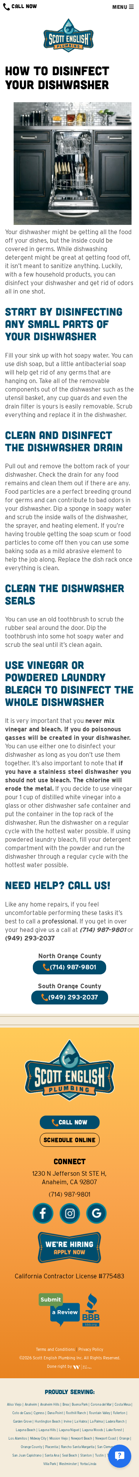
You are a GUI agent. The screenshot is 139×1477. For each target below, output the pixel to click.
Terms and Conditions (55, 1349)
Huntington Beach (48, 1421)
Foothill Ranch (76, 1413)
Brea (66, 1404)
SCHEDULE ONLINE (69, 1139)
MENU (120, 6)
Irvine (67, 1421)
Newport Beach (81, 1438)
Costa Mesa (123, 1404)
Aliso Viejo (14, 1404)
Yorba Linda (88, 1464)
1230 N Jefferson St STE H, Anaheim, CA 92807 (69, 1178)
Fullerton (119, 1413)
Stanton (86, 1455)
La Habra (81, 1421)
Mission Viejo (58, 1438)
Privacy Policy (90, 1349)
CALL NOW (23, 6)
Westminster (68, 1464)
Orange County (31, 1447)
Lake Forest (114, 1430)
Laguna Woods (92, 1430)
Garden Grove (22, 1421)
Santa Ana (52, 1455)
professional (59, 921)
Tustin (99, 1455)
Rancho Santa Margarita (77, 1447)
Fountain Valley (99, 1413)
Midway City (38, 1438)
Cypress (39, 1413)
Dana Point (55, 1413)
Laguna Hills (47, 1430)
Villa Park (49, 1464)
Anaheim (31, 1404)
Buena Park (80, 1404)
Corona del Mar (101, 1404)
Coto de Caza (21, 1413)
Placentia (51, 1447)
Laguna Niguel (69, 1430)
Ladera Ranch (115, 1421)
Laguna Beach (26, 1430)
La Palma (96, 1421)
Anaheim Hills (49, 1404)
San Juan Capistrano (27, 1455)
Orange (124, 1438)
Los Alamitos (17, 1438)
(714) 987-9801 (69, 1194)
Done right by (60, 1366)
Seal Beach (69, 1455)
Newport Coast (105, 1438)
